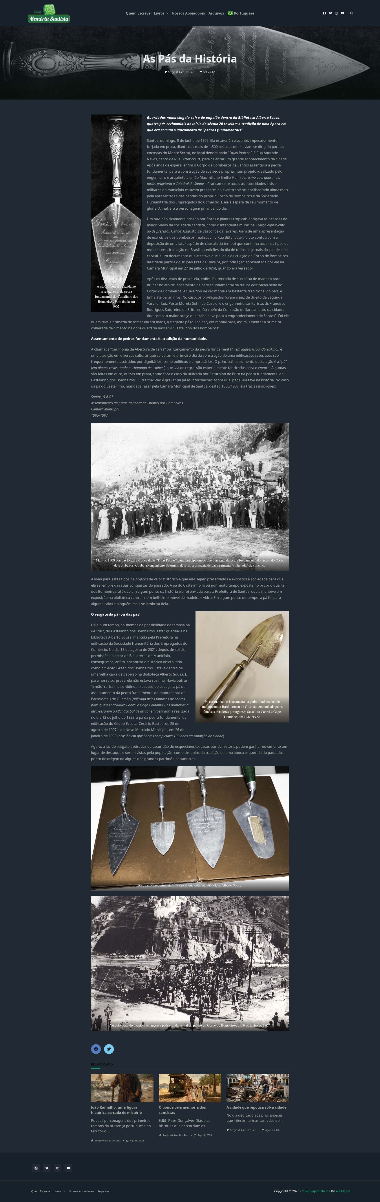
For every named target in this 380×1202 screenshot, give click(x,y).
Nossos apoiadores (188, 13)
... (108, 1131)
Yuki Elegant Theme (316, 1191)
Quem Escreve (138, 13)
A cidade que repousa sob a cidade (256, 1107)
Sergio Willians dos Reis (181, 72)
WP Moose (343, 1191)
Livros (159, 13)
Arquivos (216, 13)
